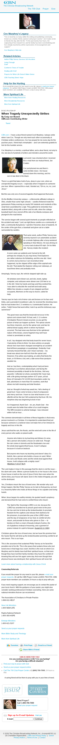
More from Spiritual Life (12, 104)
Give (53, 9)
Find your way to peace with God (16, 664)
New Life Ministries (8, 605)
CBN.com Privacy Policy (37, 736)
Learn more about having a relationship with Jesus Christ (23, 564)
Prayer (46, 9)
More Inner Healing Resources (15, 97)
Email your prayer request (27, 705)
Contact (42, 738)
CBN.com (5, 135)
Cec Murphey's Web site (12, 50)
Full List (39, 715)
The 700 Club (34, 9)
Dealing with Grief (10, 71)
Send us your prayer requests (12, 628)
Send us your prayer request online (17, 667)
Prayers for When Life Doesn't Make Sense (19, 74)
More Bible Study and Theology (13, 634)
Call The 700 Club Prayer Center (16, 670)
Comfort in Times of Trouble (14, 68)
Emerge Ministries (8, 621)
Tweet (8, 123)
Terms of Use (32, 738)
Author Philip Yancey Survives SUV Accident (19, 59)
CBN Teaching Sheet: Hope (13, 77)
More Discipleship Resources (14, 101)
